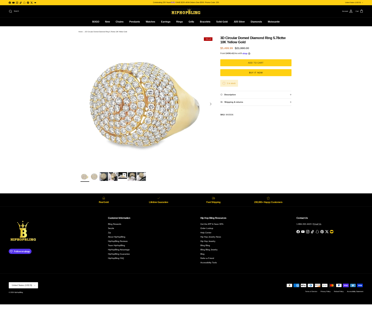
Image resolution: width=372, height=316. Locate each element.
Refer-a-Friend (207, 258)
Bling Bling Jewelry (209, 249)
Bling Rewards (114, 224)
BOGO (95, 21)
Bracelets (205, 21)
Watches (150, 21)
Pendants (134, 21)
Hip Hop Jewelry (207, 241)
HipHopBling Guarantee (119, 254)
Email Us (317, 224)
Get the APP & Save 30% (211, 224)
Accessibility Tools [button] (208, 262)
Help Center (205, 232)
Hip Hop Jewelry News (210, 237)
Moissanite (274, 21)
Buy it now (256, 72)
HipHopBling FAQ (116, 258)
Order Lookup (206, 228)
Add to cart (256, 63)
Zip (109, 232)
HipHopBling (18, 292)
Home (80, 32)
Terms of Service (311, 291)
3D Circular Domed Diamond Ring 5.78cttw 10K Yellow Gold (106, 32)
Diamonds (256, 21)
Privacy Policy (326, 291)
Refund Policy (339, 291)
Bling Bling (205, 245)
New (107, 21)
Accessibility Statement (355, 291)
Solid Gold (222, 21)
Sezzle (111, 228)
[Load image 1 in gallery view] (147, 102)
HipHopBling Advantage (119, 249)
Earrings (165, 21)
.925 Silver (239, 21)
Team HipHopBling (116, 245)
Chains (120, 21)
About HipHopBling (116, 237)
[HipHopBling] (186, 11)
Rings (179, 21)
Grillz (191, 21)
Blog (202, 254)
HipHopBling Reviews (118, 241)
